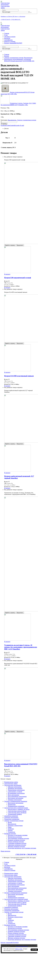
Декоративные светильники (16, 790)
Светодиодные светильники (12, 785)
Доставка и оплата (9, 36)
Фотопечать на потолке (15, 837)
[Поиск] (30, 12)
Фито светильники (13, 795)
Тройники (11, 829)
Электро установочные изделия (26, 120)
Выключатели (12, 120)
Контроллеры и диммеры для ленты (18, 809)
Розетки (10, 830)
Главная (6, 33)
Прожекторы (12, 804)
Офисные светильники (15, 787)
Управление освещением (11, 819)
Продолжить (20, 245)
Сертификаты (8, 40)
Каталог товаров (13, 43)
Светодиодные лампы (10, 783)
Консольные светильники (15, 803)
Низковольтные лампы (11, 782)
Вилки (10, 822)
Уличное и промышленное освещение (15, 801)
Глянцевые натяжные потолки (17, 845)
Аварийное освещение (11, 816)
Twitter (8, 125)
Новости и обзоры (9, 41)
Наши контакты (5, 851)
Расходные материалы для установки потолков (22, 848)
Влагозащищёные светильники (17, 796)
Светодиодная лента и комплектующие (16, 808)
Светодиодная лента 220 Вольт (17, 812)
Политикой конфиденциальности (22, 946)
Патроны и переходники (15, 825)
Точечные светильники (11, 817)
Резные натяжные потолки (16, 841)
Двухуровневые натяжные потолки (18, 838)
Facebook (3, 125)
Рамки (10, 827)
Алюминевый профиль (15, 814)
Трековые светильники (15, 799)
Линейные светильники (15, 788)
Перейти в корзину (10, 245)
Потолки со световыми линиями (17, 835)
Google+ (17, 125)
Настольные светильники (15, 798)
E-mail (22, 125)
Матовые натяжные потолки (16, 846)
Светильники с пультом (15, 791)
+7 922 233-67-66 (20, 854)
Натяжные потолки (10, 833)
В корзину (4, 123)
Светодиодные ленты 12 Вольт (17, 811)
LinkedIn (12, 125)
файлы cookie (18, 949)
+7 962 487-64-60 (31, 854)
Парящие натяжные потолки (16, 840)
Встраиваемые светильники (16, 793)
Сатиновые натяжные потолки (17, 843)
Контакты (7, 38)
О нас (6, 35)
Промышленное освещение (16, 806)
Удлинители (11, 832)
